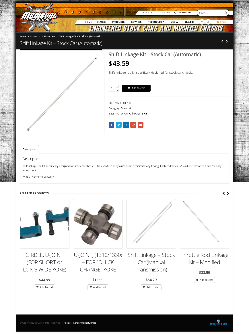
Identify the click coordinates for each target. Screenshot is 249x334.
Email (140, 125)
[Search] (225, 12)
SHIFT (145, 113)
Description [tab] (29, 149)
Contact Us (164, 12)
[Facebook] (202, 22)
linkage (136, 113)
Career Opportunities (84, 322)
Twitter (119, 125)
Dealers (189, 22)
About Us (148, 12)
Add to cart (138, 88)
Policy (67, 322)
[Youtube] (208, 22)
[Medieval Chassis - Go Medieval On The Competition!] (39, 17)
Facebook (111, 125)
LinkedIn (126, 125)
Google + (133, 125)
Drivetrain (126, 108)
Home (88, 22)
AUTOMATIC (123, 113)
